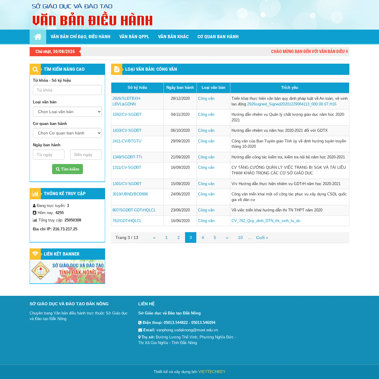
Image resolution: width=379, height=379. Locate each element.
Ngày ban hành (46, 145)
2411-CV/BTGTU (127, 141)
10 (240, 237)
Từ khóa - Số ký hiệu (52, 80)
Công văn (206, 98)
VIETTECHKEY (212, 372)
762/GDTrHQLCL (127, 221)
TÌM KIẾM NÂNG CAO (64, 69)
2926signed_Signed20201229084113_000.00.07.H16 (291, 104)
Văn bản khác (173, 36)
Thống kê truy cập (65, 193)
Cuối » (262, 237)
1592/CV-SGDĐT (127, 114)
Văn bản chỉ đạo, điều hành (80, 36)
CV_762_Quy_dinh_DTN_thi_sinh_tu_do (266, 221)
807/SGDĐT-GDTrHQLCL (134, 210)
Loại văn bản (45, 102)
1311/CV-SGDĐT (127, 167)
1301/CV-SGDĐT (127, 184)
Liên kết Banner (61, 254)
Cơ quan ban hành (218, 36)
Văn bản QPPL (134, 36)
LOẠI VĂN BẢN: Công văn (151, 69)
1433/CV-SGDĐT (127, 130)
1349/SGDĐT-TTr (127, 157)
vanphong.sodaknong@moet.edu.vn (187, 330)
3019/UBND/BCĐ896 (130, 194)
